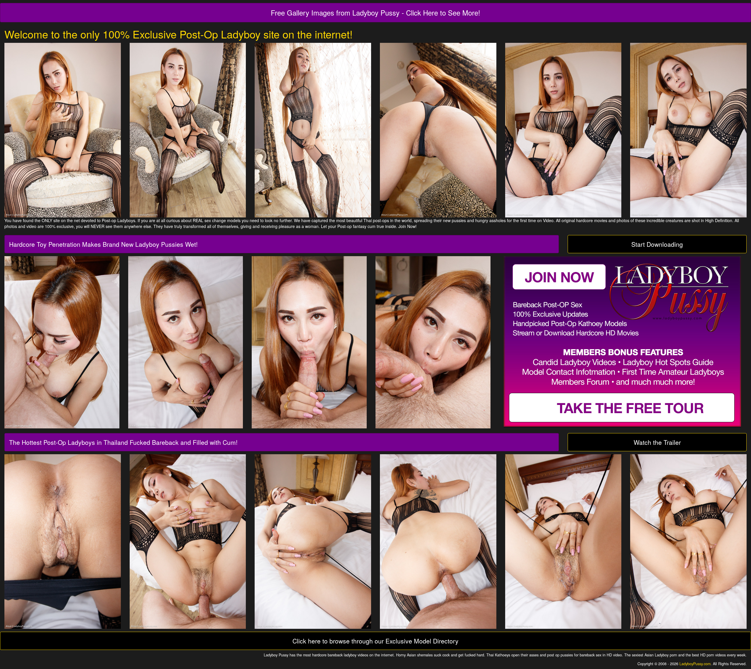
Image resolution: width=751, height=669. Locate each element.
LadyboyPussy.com (695, 663)
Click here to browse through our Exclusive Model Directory (375, 640)
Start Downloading (657, 244)
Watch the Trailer (657, 442)
